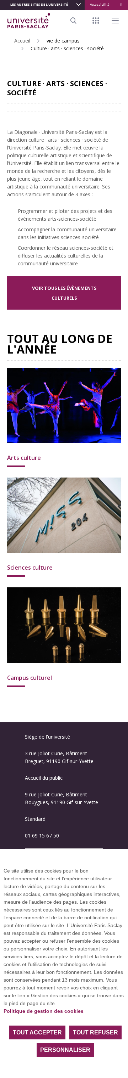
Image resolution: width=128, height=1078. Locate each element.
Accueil (22, 40)
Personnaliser (65, 1050)
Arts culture (24, 458)
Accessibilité (100, 4)
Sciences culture (30, 567)
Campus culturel (29, 678)
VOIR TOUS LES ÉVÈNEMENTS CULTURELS (64, 293)
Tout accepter (37, 1032)
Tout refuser (95, 1032)
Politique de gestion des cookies (44, 1011)
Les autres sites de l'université (39, 4)
